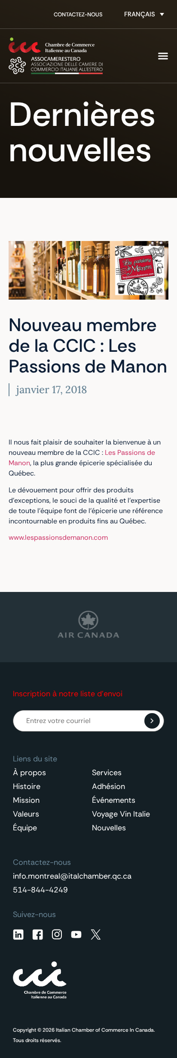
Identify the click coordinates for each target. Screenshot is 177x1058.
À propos (29, 772)
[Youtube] (76, 934)
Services (107, 772)
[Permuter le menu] (163, 55)
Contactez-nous (78, 14)
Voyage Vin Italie (121, 814)
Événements (113, 800)
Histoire (26, 786)
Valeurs (26, 814)
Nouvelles (109, 828)
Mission (26, 800)
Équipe (25, 828)
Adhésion (108, 786)
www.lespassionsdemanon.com (58, 537)
